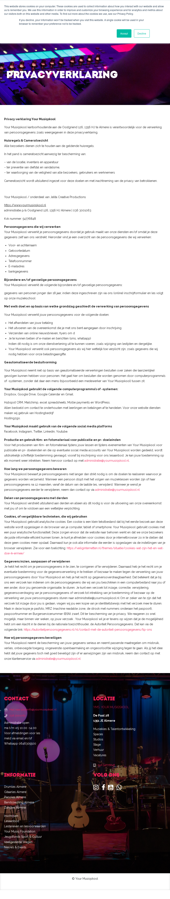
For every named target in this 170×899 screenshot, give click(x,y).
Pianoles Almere (15, 797)
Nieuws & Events (15, 847)
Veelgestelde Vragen (18, 842)
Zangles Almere (15, 807)
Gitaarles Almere (15, 792)
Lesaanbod (11, 821)
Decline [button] (141, 33)
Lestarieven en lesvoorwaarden (25, 826)
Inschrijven (11, 816)
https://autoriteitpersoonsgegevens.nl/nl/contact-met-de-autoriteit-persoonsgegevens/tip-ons (88, 629)
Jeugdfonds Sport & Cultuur (23, 836)
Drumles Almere (15, 786)
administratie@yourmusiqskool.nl (106, 460)
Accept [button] (124, 33)
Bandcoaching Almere (19, 802)
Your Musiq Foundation (19, 831)
